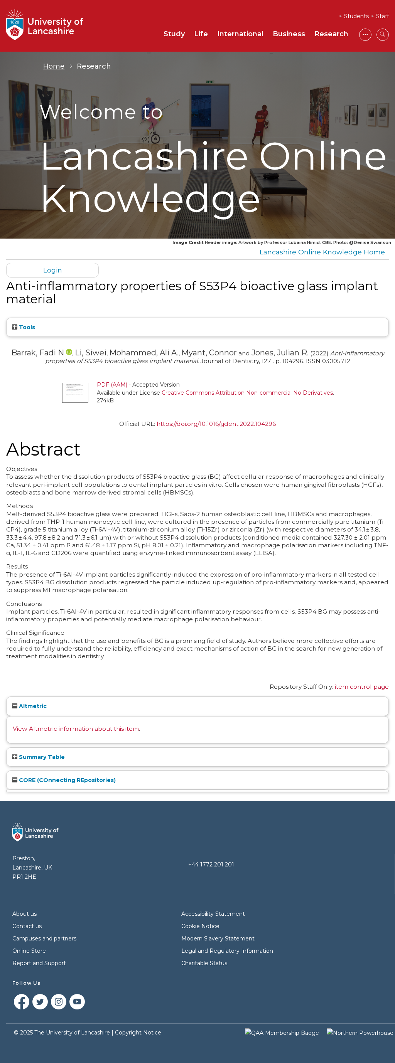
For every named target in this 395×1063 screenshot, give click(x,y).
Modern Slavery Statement (218, 938)
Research (331, 34)
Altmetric (32, 706)
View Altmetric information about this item (76, 728)
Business (289, 34)
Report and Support (39, 963)
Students (356, 16)
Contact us (27, 926)
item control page (362, 686)
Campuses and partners (44, 938)
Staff (382, 16)
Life (201, 34)
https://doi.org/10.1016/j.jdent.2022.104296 (216, 423)
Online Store (29, 950)
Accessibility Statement (213, 913)
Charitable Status (204, 963)
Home (53, 66)
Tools (26, 327)
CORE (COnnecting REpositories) (66, 780)
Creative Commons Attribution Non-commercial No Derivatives (247, 392)
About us (24, 913)
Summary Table (41, 757)
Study (174, 34)
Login (52, 270)
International (240, 34)
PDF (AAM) (112, 384)
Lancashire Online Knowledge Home (322, 252)
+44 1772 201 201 (211, 864)
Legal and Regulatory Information (227, 950)
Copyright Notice (138, 1032)
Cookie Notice (200, 926)
